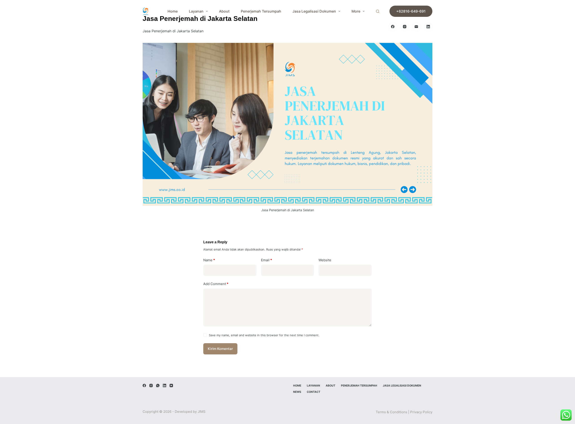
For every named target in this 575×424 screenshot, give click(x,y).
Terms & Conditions (391, 412)
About (224, 11)
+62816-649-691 (411, 11)
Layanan (196, 11)
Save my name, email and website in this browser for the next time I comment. (264, 335)
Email (266, 260)
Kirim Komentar (220, 349)
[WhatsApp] (157, 385)
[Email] (416, 26)
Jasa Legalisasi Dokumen (314, 11)
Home (173, 11)
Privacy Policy (421, 412)
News (297, 391)
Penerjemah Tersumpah (261, 11)
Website (324, 260)
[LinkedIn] (428, 26)
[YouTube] (171, 385)
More (356, 11)
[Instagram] (404, 26)
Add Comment (215, 284)
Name (209, 260)
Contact (313, 391)
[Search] (377, 11)
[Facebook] (393, 26)
